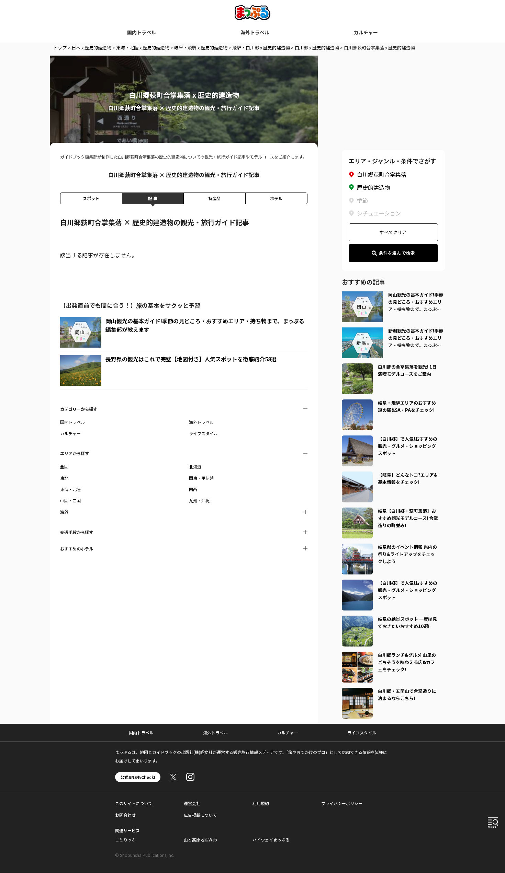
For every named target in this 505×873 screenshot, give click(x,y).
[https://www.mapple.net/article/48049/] (357, 403)
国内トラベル (141, 32)
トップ (60, 47)
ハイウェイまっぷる (271, 839)
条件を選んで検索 (397, 253)
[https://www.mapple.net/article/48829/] (357, 367)
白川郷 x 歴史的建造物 (317, 47)
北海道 (195, 466)
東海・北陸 (70, 489)
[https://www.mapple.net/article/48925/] (357, 692)
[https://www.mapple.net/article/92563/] (357, 620)
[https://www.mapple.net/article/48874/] (357, 584)
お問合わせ (125, 815)
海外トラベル (254, 32)
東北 (64, 478)
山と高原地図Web (200, 839)
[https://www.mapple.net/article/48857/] (357, 656)
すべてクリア (393, 232)
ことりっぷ (125, 839)
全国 (64, 466)
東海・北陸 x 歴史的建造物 (142, 47)
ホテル (276, 198)
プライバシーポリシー (341, 803)
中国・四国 (70, 500)
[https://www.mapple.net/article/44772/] (357, 512)
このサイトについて (133, 803)
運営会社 (192, 803)
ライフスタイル (203, 433)
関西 (193, 489)
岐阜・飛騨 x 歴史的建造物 (200, 47)
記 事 (152, 198)
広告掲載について (200, 815)
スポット (91, 198)
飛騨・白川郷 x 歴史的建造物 (261, 47)
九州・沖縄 (199, 500)
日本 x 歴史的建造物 (91, 47)
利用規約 (260, 803)
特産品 (214, 198)
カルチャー (366, 32)
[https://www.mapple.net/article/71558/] (357, 439)
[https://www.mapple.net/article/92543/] (357, 476)
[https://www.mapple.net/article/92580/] (357, 548)
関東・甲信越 (201, 478)
